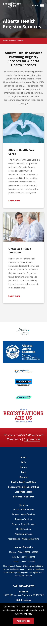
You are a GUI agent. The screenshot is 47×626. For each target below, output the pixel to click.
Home (6, 40)
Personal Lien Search (23, 496)
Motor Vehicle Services (23, 509)
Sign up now (32, 439)
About (23, 457)
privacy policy (25, 613)
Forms (23, 467)
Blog (23, 472)
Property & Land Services (23, 524)
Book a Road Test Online (23, 482)
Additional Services (23, 534)
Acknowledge (23, 620)
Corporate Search (23, 491)
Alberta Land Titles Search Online (23, 538)
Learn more (14, 200)
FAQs (23, 462)
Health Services (23, 529)
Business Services (23, 519)
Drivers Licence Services (23, 514)
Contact (23, 477)
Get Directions (23, 600)
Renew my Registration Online (23, 486)
